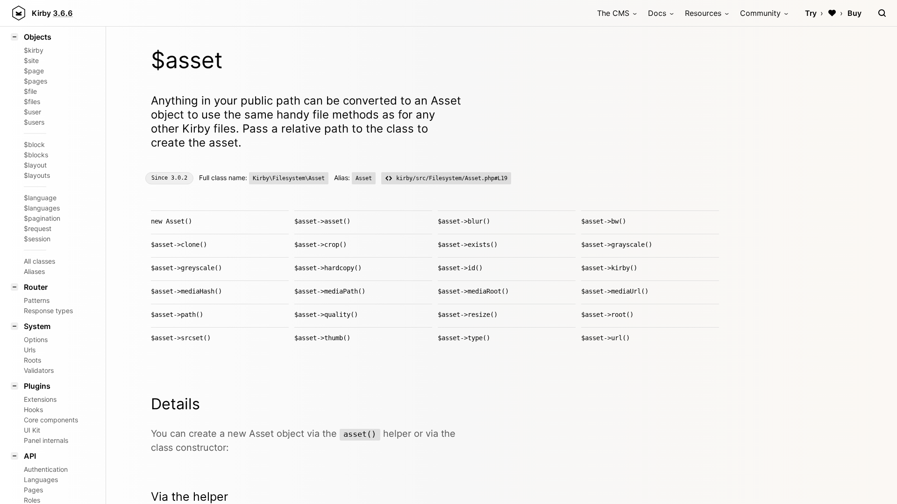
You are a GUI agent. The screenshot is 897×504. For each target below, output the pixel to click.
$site (31, 60)
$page (34, 71)
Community (760, 13)
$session (37, 239)
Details (175, 404)
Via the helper (189, 497)
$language (40, 198)
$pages (35, 81)
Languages (41, 479)
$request (37, 228)
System (37, 326)
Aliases (34, 271)
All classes (39, 261)
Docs (657, 13)
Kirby (52, 13)
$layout (35, 165)
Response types (48, 311)
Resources (703, 13)
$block (34, 144)
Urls (30, 350)
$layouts (37, 175)
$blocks (36, 155)
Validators (39, 370)
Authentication (46, 469)
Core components (51, 420)
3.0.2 (179, 178)
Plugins (37, 386)
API (30, 456)
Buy (854, 13)
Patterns (37, 300)
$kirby (33, 50)
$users (34, 122)
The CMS (613, 13)
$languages (42, 208)
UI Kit (32, 430)
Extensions (40, 399)
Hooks (33, 409)
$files (32, 101)
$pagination (42, 218)
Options (36, 339)
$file (30, 91)
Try (811, 13)
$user (32, 112)
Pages (33, 490)
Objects (37, 37)
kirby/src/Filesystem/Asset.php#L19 (451, 178)
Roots (32, 360)
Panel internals (46, 440)
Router (36, 287)
